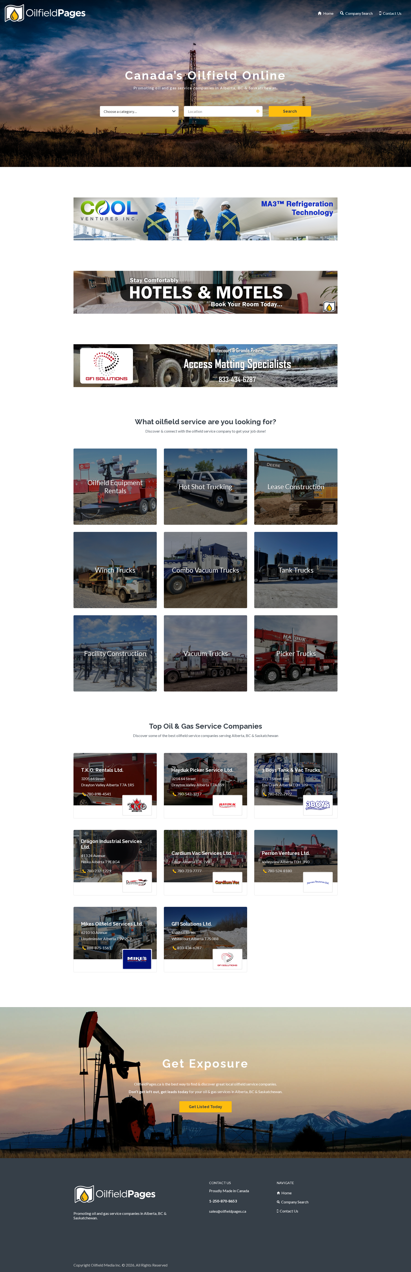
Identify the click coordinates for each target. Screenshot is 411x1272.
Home (328, 13)
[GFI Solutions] (205, 365)
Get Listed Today (205, 1107)
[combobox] (139, 111)
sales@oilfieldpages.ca (227, 1211)
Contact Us (392, 13)
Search (290, 111)
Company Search (359, 13)
